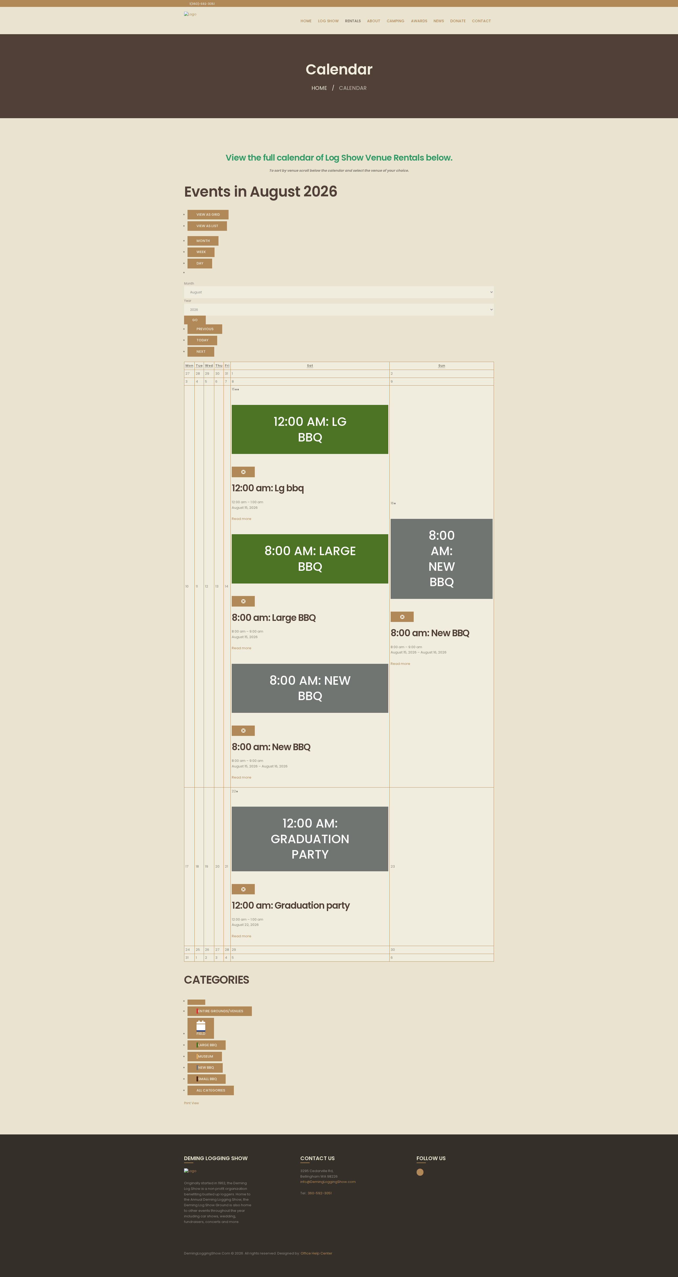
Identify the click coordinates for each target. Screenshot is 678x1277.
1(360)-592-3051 (202, 4)
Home (319, 88)
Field (201, 1033)
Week (201, 251)
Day (200, 263)
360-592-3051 (320, 1193)
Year (187, 300)
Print (191, 1103)
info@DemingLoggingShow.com (328, 1181)
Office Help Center (316, 1253)
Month (203, 240)
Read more (241, 518)
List (207, 225)
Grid (208, 214)
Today (202, 340)
